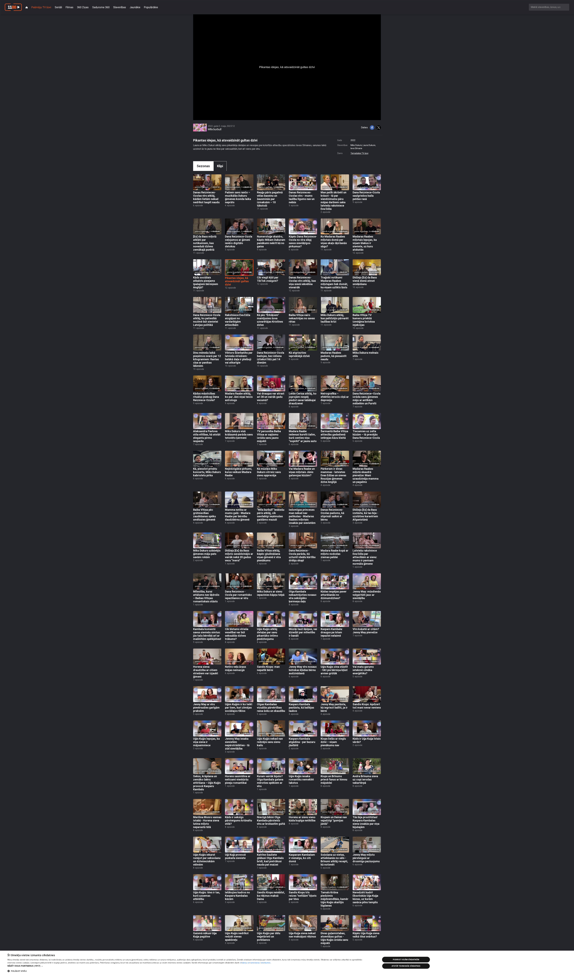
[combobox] (549, 7)
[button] (188, 965)
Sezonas (203, 166)
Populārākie (151, 7)
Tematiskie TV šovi (359, 153)
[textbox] (549, 7)
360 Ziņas (83, 7)
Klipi (220, 166)
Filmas (69, 7)
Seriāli (58, 7)
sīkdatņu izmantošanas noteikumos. (255, 962)
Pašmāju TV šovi (41, 7)
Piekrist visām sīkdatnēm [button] (406, 959)
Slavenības (119, 7)
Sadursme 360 (101, 7)
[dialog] (287, 963)
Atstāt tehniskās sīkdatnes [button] (406, 966)
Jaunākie (135, 7)
